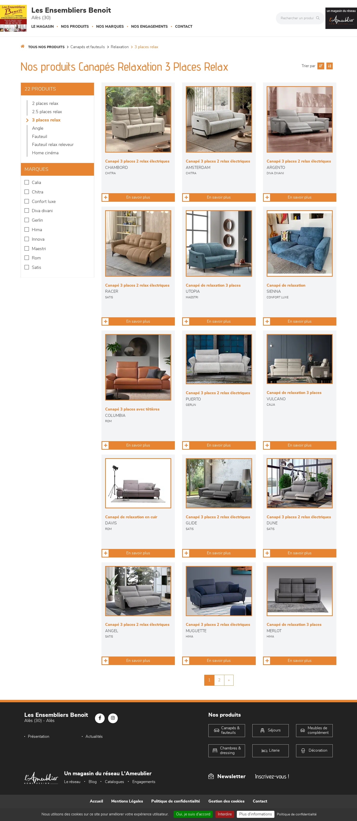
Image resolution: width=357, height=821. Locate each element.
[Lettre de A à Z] (329, 66)
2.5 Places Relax (47, 112)
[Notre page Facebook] (100, 718)
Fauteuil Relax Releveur (53, 145)
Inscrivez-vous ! (272, 776)
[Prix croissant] (320, 66)
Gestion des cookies (226, 801)
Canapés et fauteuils (87, 47)
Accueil (96, 801)
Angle (37, 128)
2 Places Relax (45, 103)
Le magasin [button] (42, 26)
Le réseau (72, 782)
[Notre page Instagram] (113, 718)
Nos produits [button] (75, 26)
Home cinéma (45, 153)
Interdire (225, 814)
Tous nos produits (46, 47)
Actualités (94, 737)
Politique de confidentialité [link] (296, 814)
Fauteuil (39, 137)
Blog (93, 782)
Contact (183, 26)
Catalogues (114, 782)
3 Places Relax (146, 47)
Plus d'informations (255, 814)
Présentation (38, 737)
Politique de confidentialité (175, 801)
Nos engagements (149, 26)
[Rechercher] (319, 18)
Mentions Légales (127, 801)
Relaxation (120, 47)
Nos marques (110, 26)
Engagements (143, 782)
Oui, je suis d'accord (193, 814)
